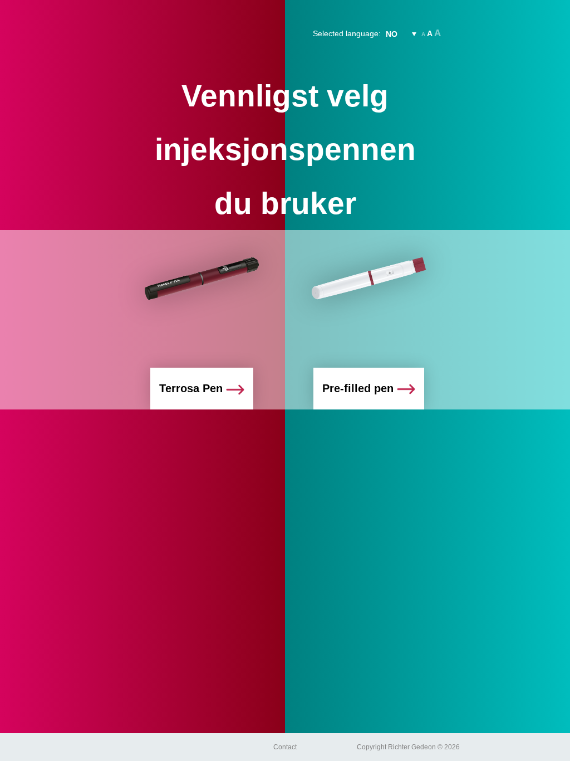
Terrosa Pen (192, 388)
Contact (285, 747)
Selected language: (347, 33)
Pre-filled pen (359, 388)
